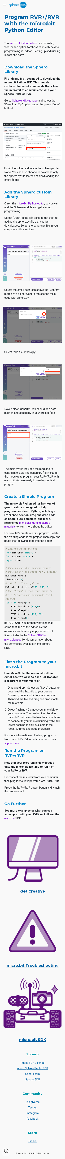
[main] (32, 23)
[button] (4, 5)
